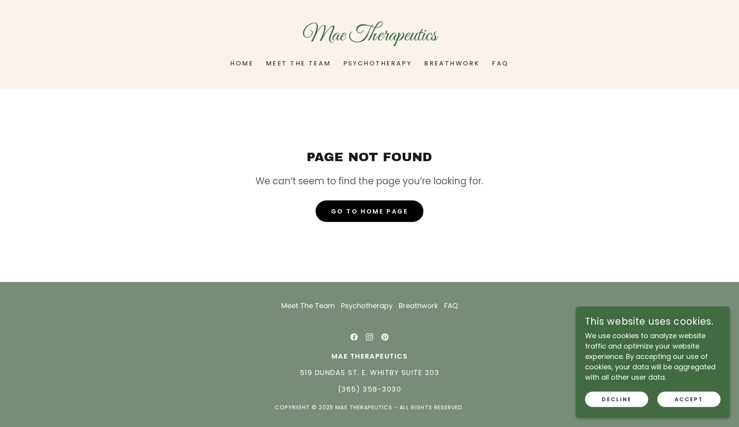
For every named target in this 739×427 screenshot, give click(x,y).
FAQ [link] (500, 63)
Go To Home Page (369, 211)
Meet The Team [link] (298, 63)
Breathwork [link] (452, 63)
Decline (617, 399)
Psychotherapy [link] (377, 63)
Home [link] (242, 63)
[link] (369, 38)
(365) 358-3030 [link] (369, 389)
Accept (689, 399)
